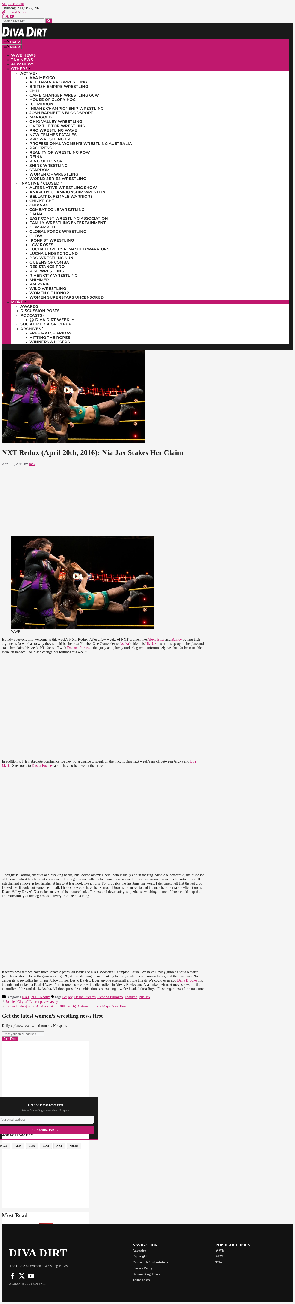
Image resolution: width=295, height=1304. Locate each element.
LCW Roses (41, 245)
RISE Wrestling (47, 271)
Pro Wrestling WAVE (53, 130)
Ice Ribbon (41, 104)
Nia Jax (150, 644)
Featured (131, 997)
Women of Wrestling (54, 174)
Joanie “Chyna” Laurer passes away (32, 1002)
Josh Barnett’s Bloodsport (61, 113)
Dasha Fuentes (42, 765)
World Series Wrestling (58, 178)
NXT (26, 997)
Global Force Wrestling (58, 231)
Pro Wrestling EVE (51, 139)
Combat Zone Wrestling (57, 209)
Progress (41, 148)
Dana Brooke (187, 980)
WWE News (23, 55)
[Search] (48, 20)
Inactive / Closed (39, 183)
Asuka (124, 644)
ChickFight (42, 201)
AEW (219, 1256)
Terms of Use (141, 1280)
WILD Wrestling (48, 288)
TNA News (22, 60)
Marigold (41, 117)
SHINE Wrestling (49, 165)
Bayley (176, 639)
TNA (218, 1262)
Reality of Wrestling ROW (60, 152)
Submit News (16, 12)
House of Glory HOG (53, 99)
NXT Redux (40, 997)
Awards (29, 306)
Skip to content (13, 4)
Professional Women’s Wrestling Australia (81, 143)
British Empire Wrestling (59, 86)
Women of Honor (49, 293)
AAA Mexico (42, 78)
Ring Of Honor (46, 161)
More (17, 302)
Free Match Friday (51, 333)
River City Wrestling (53, 275)
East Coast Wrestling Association (69, 218)
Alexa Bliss (156, 639)
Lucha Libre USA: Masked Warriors (69, 249)
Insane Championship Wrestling (67, 108)
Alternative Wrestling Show (63, 187)
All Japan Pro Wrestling (58, 82)
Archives (30, 329)
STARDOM (40, 170)
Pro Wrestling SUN (52, 258)
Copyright (140, 1256)
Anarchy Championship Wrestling (69, 192)
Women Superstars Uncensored (67, 297)
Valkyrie (40, 284)
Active (27, 73)
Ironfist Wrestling (52, 240)
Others (19, 69)
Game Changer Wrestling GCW (64, 95)
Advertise (139, 1250)
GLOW (36, 236)
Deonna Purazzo (79, 648)
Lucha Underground (54, 253)
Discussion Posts (39, 311)
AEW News (22, 64)
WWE (219, 1250)
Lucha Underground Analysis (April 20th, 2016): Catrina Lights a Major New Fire (66, 1006)
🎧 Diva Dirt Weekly (52, 320)
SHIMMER (39, 280)
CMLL (35, 91)
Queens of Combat (50, 262)
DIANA (36, 214)
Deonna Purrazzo (110, 997)
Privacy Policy (143, 1268)
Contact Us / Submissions (150, 1262)
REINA (36, 157)
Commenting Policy (146, 1274)
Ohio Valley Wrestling (56, 121)
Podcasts (31, 315)
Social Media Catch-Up (46, 324)
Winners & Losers (50, 342)
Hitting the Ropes (50, 337)
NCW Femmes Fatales (53, 135)
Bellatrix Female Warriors (61, 196)
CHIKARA (39, 205)
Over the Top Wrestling (57, 126)
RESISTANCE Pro (47, 266)
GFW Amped (42, 227)
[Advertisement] (104, 500)
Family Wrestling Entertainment (68, 223)
